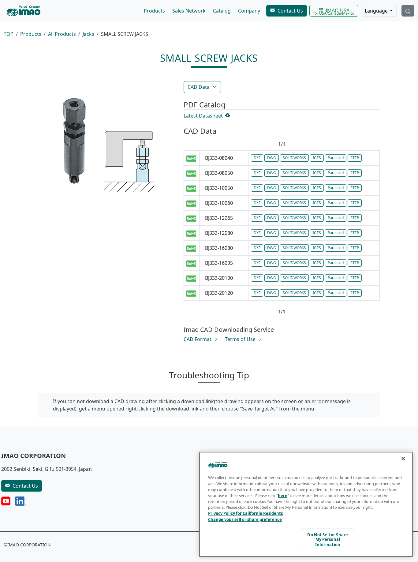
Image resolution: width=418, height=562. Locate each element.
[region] (306, 504)
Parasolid (336, 157)
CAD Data (199, 87)
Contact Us (290, 10)
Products (154, 10)
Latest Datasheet (203, 115)
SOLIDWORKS (294, 157)
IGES (317, 157)
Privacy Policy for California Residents (245, 513)
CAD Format (197, 339)
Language (377, 10)
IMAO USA (333, 11)
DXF (257, 157)
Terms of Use (240, 339)
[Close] (403, 458)
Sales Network (189, 10)
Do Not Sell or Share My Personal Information (327, 539)
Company (249, 10)
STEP (354, 157)
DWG (271, 157)
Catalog (222, 10)
